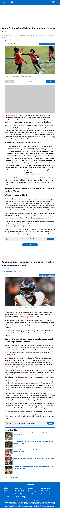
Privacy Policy (45, 491)
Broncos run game (10, 362)
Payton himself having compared (18, 381)
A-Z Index (7, 497)
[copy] (14, 44)
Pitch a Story (32, 491)
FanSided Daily (19, 491)
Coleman (23, 373)
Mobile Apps (8, 491)
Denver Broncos (12, 115)
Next (50, 81)
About (6, 488)
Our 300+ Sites (45, 488)
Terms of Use (8, 494)
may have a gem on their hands (14, 218)
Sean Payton (50, 132)
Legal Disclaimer (33, 494)
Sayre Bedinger (9, 40)
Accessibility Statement (48, 494)
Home (6, 250)
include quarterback (28, 317)
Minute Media (11, 500)
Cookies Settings (20, 497)
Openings (18, 488)
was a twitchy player (16, 229)
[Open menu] (4, 2)
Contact (30, 488)
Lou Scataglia (8, 271)
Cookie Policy (19, 494)
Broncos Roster (14, 250)
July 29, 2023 (27, 226)
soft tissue (38, 348)
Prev (9, 81)
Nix (36, 408)
